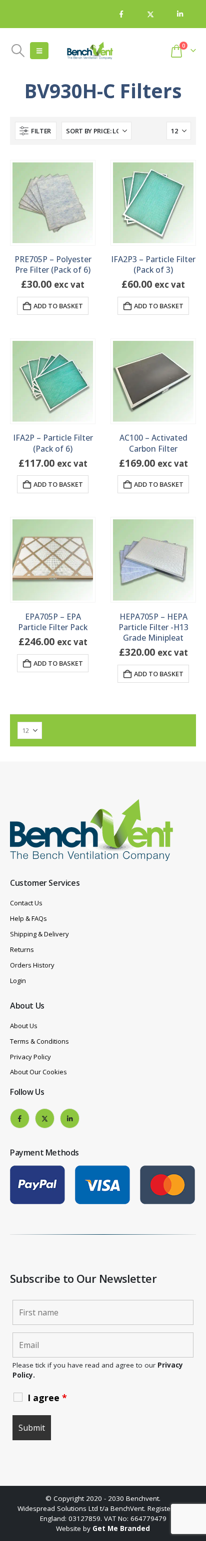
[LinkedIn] (180, 14)
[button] (18, 50)
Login (18, 980)
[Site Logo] (90, 50)
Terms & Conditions (39, 1041)
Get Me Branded (121, 1528)
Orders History (32, 965)
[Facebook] (122, 14)
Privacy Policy (30, 1056)
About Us (24, 1025)
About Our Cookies (38, 1071)
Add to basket (58, 305)
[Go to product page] (52, 202)
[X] (150, 14)
